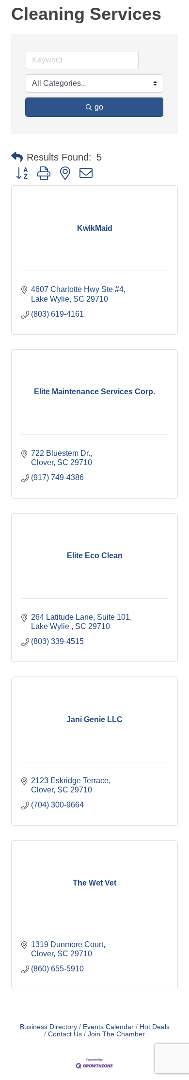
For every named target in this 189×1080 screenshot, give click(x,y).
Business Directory (48, 1027)
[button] (17, 157)
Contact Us (65, 1034)
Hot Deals (155, 1027)
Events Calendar (108, 1027)
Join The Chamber (116, 1034)
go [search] (98, 107)
